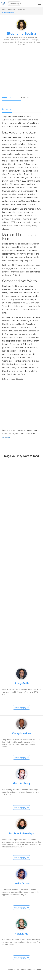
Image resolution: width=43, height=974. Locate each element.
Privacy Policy (26, 970)
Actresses (21, 9)
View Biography (20, 707)
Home (4, 9)
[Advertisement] (21, 72)
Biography (11, 9)
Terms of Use (13, 970)
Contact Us (37, 970)
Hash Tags (25, 97)
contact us (6, 437)
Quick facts (7, 98)
